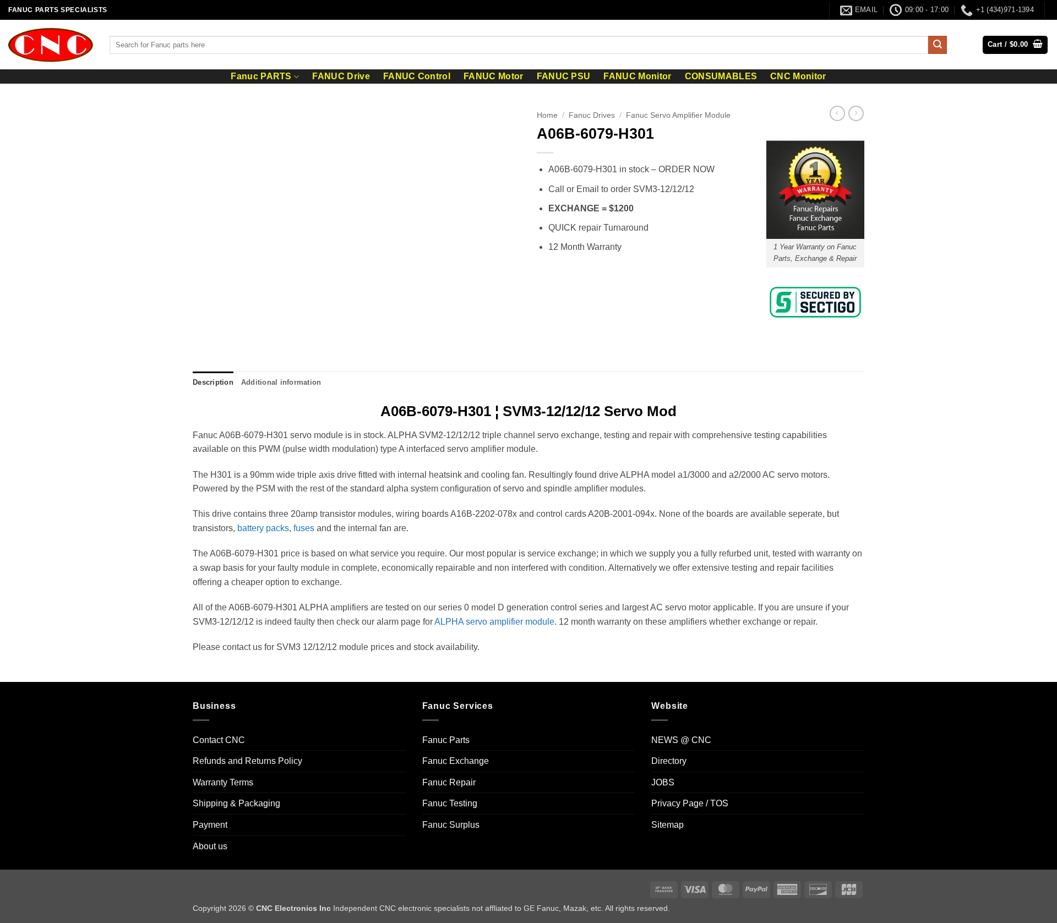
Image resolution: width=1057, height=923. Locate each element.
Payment (210, 824)
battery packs (263, 528)
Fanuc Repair (449, 782)
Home (547, 115)
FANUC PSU (564, 76)
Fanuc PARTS (261, 76)
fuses (303, 528)
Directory (668, 761)
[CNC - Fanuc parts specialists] (50, 44)
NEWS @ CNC (681, 740)
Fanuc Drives (592, 115)
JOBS (662, 782)
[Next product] (837, 113)
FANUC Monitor (637, 76)
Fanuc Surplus (451, 824)
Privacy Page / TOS (689, 803)
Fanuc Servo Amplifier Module (678, 115)
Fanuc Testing (449, 803)
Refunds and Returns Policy (247, 761)
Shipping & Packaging (236, 803)
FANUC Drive (341, 76)
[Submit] (937, 45)
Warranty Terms (223, 782)
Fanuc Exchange (455, 761)
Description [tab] (213, 382)
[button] (1015, 45)
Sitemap (667, 824)
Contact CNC (219, 740)
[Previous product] (856, 113)
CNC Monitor (798, 76)
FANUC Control (416, 76)
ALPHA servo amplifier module (494, 621)
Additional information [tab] (281, 382)
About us (210, 846)
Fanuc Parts (446, 740)
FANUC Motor (494, 76)
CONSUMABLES (721, 76)
